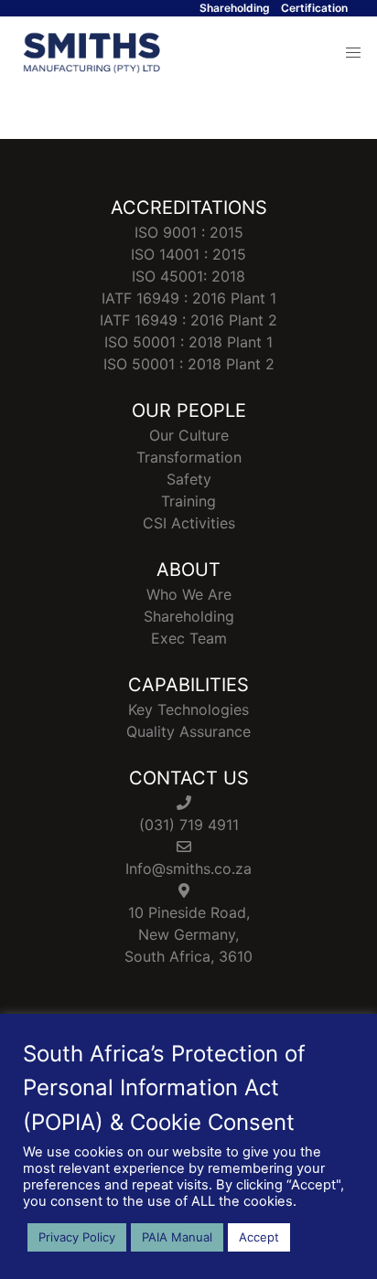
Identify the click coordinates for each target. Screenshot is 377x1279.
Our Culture (189, 435)
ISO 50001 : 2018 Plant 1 (188, 342)
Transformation (189, 457)
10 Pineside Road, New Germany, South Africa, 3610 (188, 934)
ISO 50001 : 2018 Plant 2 (189, 364)
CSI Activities (189, 523)
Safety (189, 479)
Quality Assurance (188, 731)
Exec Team (189, 638)
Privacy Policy (76, 1237)
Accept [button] (259, 1237)
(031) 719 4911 (189, 824)
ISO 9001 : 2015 (189, 232)
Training (188, 501)
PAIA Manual (177, 1237)
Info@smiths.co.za (188, 868)
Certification (314, 8)
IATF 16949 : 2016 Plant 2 (188, 320)
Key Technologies (188, 709)
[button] (353, 53)
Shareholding (234, 8)
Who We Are (189, 594)
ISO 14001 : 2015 (188, 254)
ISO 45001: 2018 (188, 276)
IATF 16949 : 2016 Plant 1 (189, 298)
